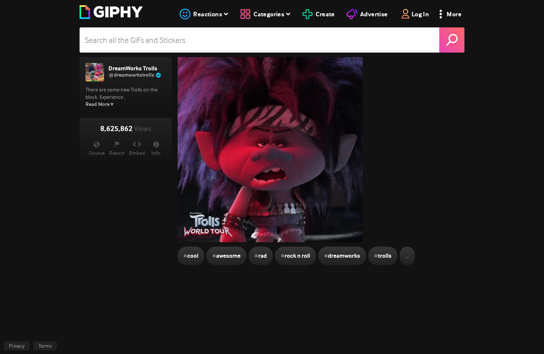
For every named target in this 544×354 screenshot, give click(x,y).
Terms (45, 346)
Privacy (16, 346)
